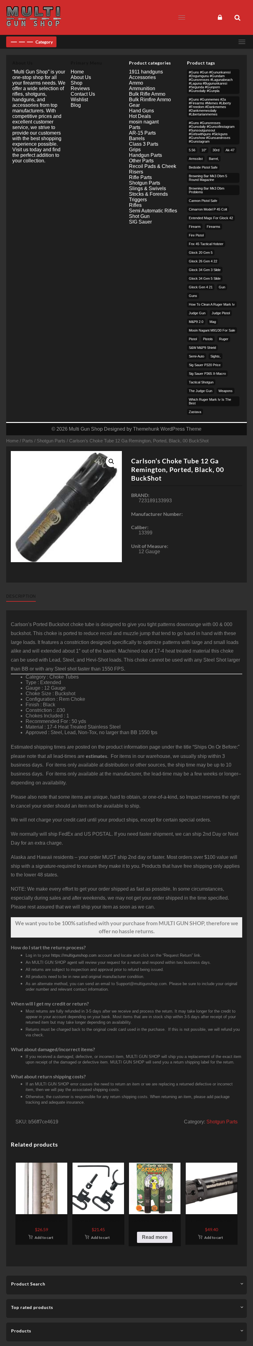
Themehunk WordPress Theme (167, 429)
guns (193, 296)
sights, (215, 356)
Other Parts (141, 160)
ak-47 (230, 150)
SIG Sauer (140, 221)
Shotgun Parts (51, 440)
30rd (216, 150)
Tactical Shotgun (201, 382)
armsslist (196, 159)
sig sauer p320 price (205, 365)
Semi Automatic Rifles (153, 210)
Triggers (138, 199)
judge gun (197, 313)
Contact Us (83, 94)
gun (222, 287)
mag (212, 322)
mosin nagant (144, 121)
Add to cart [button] (44, 1237)
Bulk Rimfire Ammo (150, 99)
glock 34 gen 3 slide (205, 270)
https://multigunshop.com (74, 955)
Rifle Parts (140, 177)
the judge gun (200, 391)
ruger (223, 339)
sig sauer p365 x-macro (207, 373)
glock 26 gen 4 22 (203, 261)
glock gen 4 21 (201, 287)
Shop (76, 83)
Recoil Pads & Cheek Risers (152, 169)
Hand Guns (141, 110)
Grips (135, 149)
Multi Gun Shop (86, 429)
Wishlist (79, 99)
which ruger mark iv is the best (210, 401)
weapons (225, 391)
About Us (81, 77)
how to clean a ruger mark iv (212, 304)
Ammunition (142, 88)
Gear (134, 105)
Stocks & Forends (148, 194)
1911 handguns (146, 71)
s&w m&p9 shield (202, 347)
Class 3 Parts (143, 144)
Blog (76, 105)
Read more (155, 1237)
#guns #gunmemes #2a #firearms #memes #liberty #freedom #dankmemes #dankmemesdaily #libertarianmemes (210, 107)
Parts (27, 440)
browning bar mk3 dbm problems (206, 190)
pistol (193, 339)
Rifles (135, 205)
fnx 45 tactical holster (206, 244)
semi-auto (196, 356)
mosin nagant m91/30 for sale (212, 330)
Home (12, 440)
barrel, (214, 159)
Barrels (137, 138)
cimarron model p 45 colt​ (208, 209)
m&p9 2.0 (196, 322)
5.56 (192, 150)
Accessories (142, 77)
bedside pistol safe (203, 167)
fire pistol (196, 235)
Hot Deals (140, 116)
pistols (208, 339)
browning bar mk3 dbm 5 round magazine (208, 178)
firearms (213, 226)
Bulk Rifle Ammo (147, 94)
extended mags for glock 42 (211, 218)
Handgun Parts (145, 155)
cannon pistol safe (203, 201)
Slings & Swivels (147, 188)
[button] (111, 461)
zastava (195, 412)
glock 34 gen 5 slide (205, 278)
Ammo (136, 83)
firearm (195, 226)
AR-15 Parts (142, 133)
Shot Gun (139, 216)
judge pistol (221, 313)
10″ (203, 150)
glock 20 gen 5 (201, 252)
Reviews (80, 88)
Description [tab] (21, 596)
